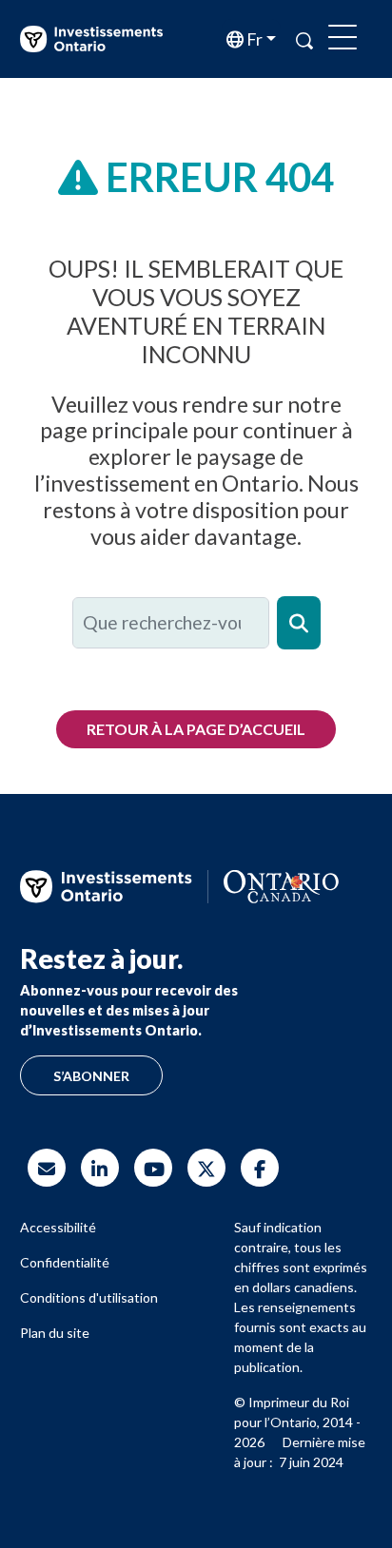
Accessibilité (58, 1227)
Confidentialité (64, 1262)
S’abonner (91, 1076)
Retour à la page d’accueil (196, 729)
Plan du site (54, 1333)
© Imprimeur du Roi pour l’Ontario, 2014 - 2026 (297, 1422)
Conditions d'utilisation (89, 1297)
